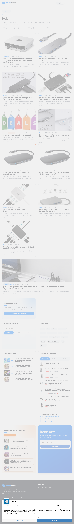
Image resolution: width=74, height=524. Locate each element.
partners (11, 505)
